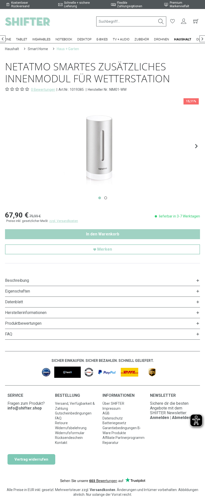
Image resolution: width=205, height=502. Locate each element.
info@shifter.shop (25, 408)
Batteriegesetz (114, 423)
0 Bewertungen (43, 90)
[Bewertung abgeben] (17, 89)
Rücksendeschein (69, 438)
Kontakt (61, 443)
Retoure (61, 423)
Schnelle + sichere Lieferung (77, 4)
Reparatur (110, 443)
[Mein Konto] (184, 21)
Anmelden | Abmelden (170, 417)
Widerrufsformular (69, 433)
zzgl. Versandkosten (63, 221)
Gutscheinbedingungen (73, 413)
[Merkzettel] (173, 21)
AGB (106, 413)
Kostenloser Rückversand (20, 4)
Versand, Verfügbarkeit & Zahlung (75, 406)
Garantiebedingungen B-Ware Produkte (121, 430)
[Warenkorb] (195, 21)
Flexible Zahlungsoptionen (129, 4)
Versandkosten (102, 490)
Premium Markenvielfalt (179, 4)
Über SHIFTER (113, 403)
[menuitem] (131, 21)
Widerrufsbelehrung (70, 428)
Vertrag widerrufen (31, 459)
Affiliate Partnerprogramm (123, 438)
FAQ (58, 418)
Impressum (111, 408)
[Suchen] (161, 21)
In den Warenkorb (102, 234)
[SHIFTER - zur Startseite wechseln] (27, 21)
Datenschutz (112, 418)
